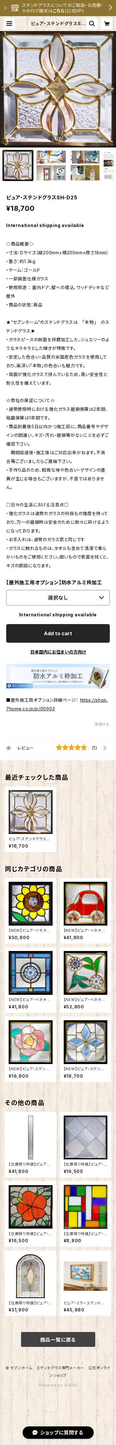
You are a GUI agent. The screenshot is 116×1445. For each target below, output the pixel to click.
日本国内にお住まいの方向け (58, 652)
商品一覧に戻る (58, 1340)
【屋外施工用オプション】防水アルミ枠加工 (54, 582)
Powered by (51, 1385)
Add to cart (58, 633)
